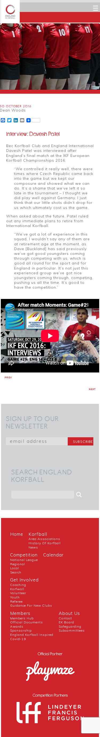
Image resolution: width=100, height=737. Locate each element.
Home (16, 534)
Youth (15, 597)
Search (15, 572)
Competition (24, 555)
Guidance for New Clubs (31, 605)
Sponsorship (21, 630)
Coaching (18, 585)
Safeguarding (70, 626)
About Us (69, 613)
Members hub (22, 618)
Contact (65, 618)
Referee (16, 601)
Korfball (38, 534)
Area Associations (44, 539)
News (33, 547)
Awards (16, 626)
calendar (53, 555)
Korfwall (17, 589)
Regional (17, 564)
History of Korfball (45, 543)
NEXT (92, 389)
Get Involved (24, 579)
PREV (8, 377)
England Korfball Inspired (31, 635)
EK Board (66, 622)
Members (20, 613)
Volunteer (18, 593)
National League (24, 560)
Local (14, 568)
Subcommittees (72, 630)
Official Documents (26, 622)
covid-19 (18, 639)
